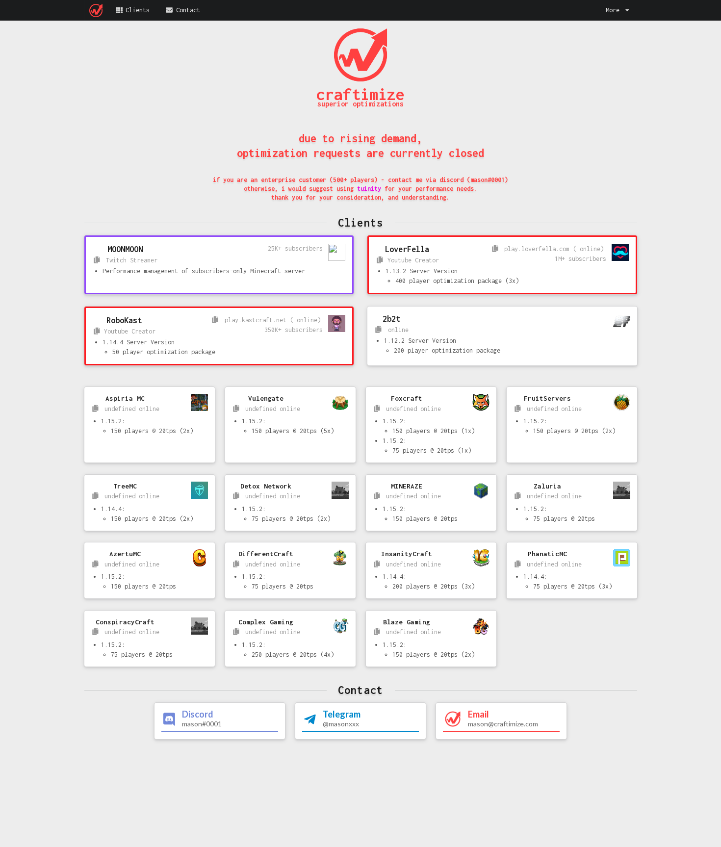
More (612, 10)
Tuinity (369, 188)
